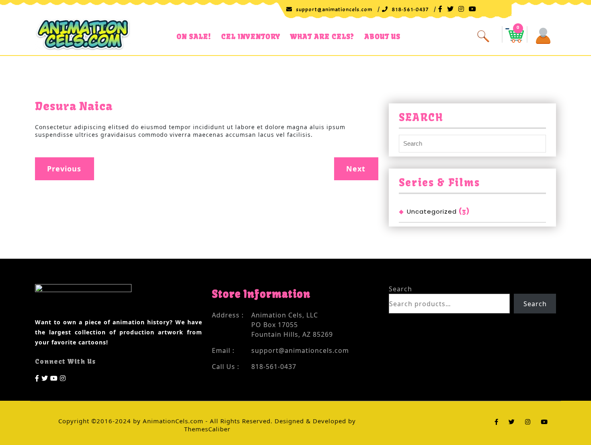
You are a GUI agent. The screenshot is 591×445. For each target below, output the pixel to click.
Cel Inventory (250, 36)
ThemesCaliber (207, 429)
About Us (382, 36)
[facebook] (37, 377)
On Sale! (193, 36)
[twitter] (44, 377)
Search (400, 288)
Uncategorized (432, 211)
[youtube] (54, 377)
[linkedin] (63, 377)
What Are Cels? (322, 36)
